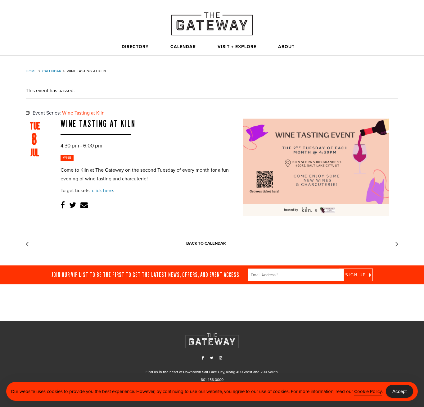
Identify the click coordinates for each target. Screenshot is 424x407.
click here (102, 191)
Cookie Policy (368, 391)
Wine (67, 158)
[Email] (84, 205)
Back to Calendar (206, 243)
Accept (399, 391)
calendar (51, 71)
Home (31, 71)
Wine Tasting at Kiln (98, 123)
